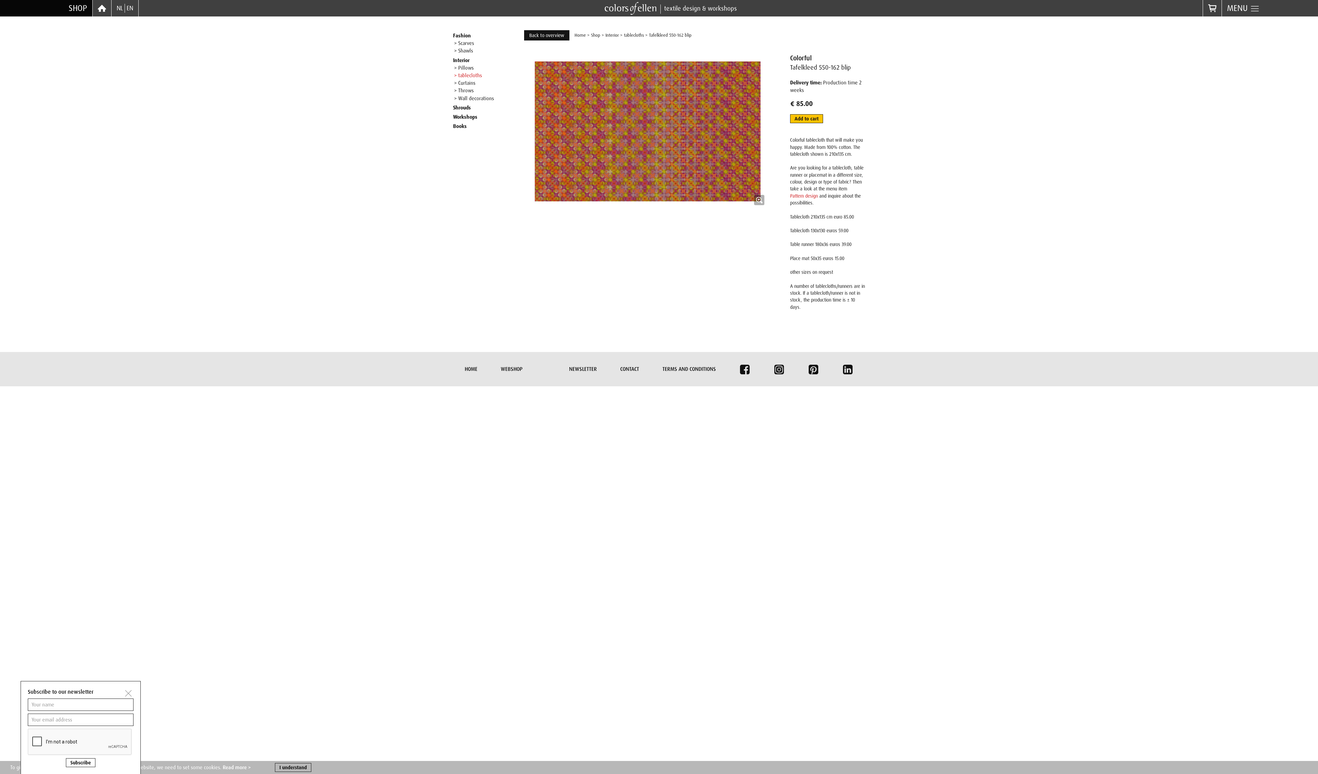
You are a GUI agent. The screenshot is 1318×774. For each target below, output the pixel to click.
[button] (648, 177)
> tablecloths (468, 75)
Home (580, 35)
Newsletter (583, 369)
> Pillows (464, 67)
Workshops (465, 117)
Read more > (237, 767)
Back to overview (546, 35)
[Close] (128, 693)
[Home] (102, 8)
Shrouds (462, 107)
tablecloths (634, 35)
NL (120, 8)
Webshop (511, 369)
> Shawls (463, 50)
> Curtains (464, 83)
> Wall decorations (474, 98)
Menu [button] (1238, 8)
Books (460, 126)
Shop (78, 8)
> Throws (464, 90)
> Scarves (464, 43)
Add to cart (807, 119)
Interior (461, 60)
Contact (629, 369)
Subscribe (80, 763)
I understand (293, 767)
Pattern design (804, 196)
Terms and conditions (689, 369)
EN (130, 8)
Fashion (462, 35)
